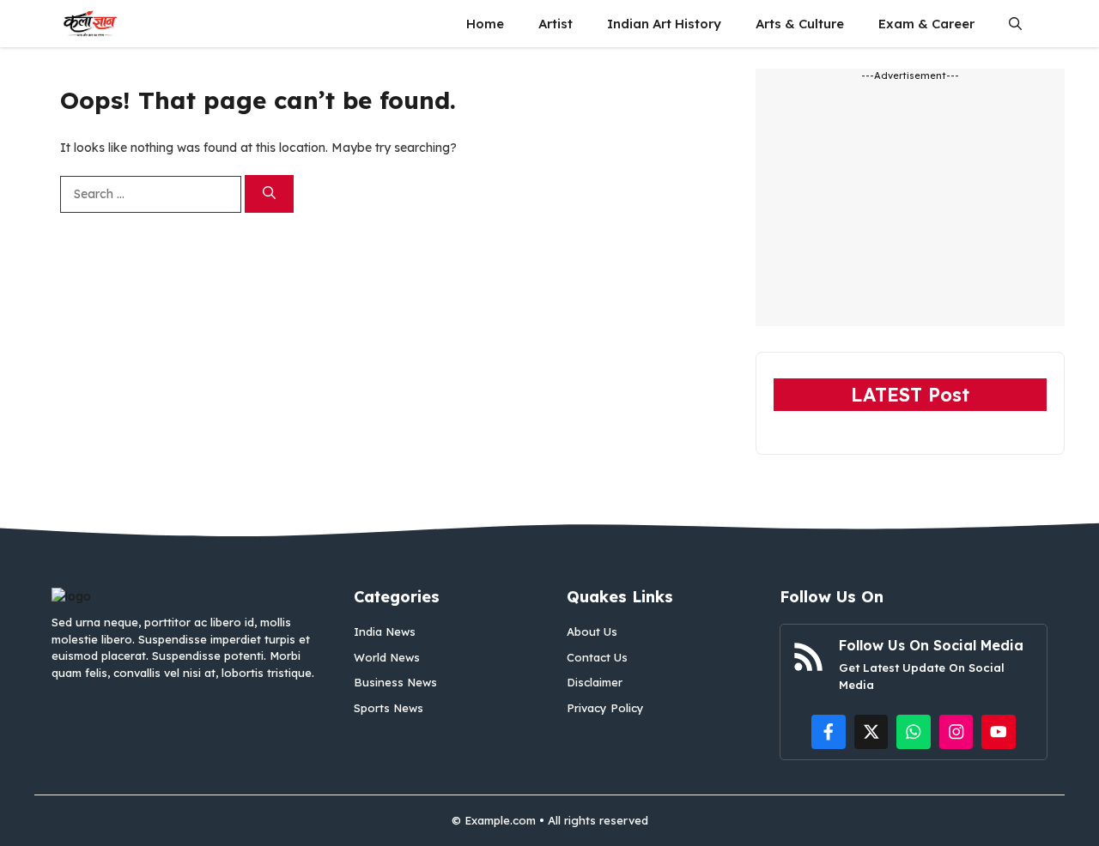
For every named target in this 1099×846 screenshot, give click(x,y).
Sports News (388, 708)
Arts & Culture (800, 23)
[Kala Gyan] (89, 23)
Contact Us (597, 657)
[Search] (269, 194)
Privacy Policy (605, 708)
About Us (592, 631)
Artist (555, 23)
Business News (395, 682)
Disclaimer (594, 682)
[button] (1015, 23)
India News (385, 631)
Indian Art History (664, 23)
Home (485, 23)
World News (387, 657)
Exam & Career (926, 23)
